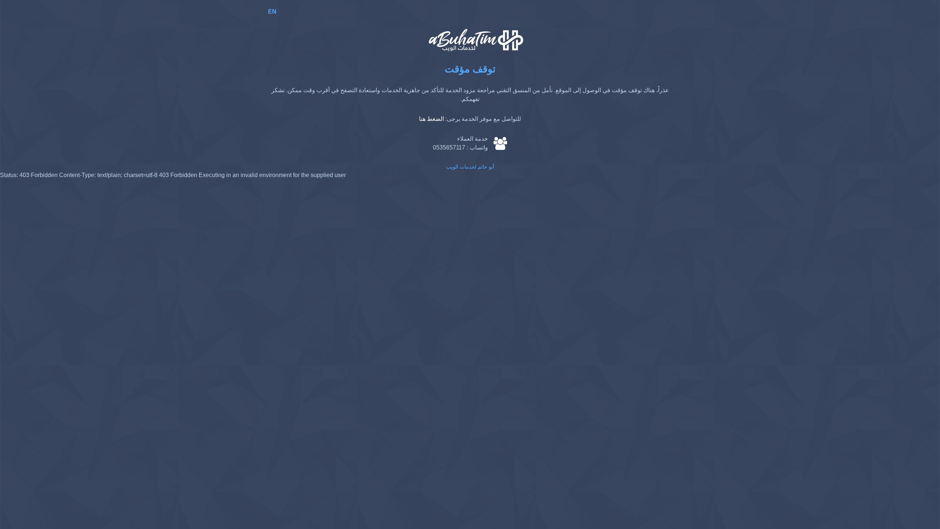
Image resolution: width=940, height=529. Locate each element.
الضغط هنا (431, 119)
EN (272, 11)
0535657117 (449, 147)
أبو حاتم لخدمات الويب (470, 167)
